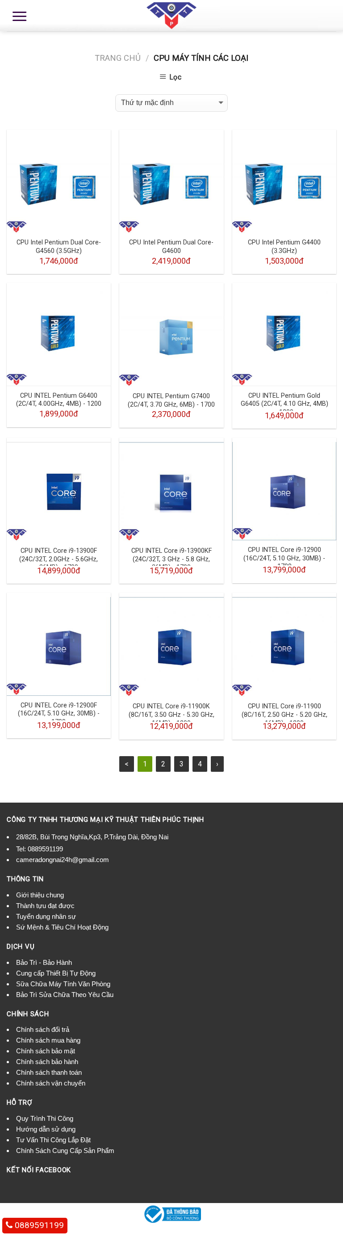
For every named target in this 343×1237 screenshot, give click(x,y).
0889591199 (45, 849)
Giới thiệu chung (40, 895)
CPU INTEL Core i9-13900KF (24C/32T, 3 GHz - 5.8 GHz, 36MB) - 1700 (171, 559)
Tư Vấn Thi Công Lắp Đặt (53, 1140)
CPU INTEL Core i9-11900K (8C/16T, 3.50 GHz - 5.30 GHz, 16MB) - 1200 (171, 715)
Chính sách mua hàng (48, 1040)
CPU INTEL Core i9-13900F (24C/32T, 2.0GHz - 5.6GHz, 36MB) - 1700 (58, 559)
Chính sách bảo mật (45, 1051)
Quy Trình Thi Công (44, 1118)
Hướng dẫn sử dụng (45, 1129)
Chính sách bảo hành (47, 1061)
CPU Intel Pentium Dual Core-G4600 (171, 247)
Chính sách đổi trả (42, 1029)
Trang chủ (118, 58)
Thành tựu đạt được (45, 905)
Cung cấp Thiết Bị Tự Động (56, 973)
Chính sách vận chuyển (50, 1083)
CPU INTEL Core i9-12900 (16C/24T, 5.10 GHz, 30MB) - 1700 (284, 558)
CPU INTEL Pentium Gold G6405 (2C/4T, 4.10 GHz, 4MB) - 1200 (284, 404)
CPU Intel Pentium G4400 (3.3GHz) (284, 247)
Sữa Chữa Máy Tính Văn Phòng (63, 984)
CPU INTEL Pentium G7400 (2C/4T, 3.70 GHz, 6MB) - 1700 (171, 400)
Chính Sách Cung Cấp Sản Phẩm (65, 1150)
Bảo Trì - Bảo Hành (44, 962)
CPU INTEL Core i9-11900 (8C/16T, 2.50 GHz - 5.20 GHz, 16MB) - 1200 (284, 715)
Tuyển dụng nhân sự (46, 916)
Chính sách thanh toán (49, 1072)
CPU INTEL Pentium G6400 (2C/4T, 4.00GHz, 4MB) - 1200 (58, 400)
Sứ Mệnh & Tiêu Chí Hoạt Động (62, 927)
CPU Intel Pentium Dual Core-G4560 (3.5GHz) (59, 247)
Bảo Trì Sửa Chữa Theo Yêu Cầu (64, 994)
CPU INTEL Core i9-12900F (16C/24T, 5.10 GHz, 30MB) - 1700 (59, 714)
